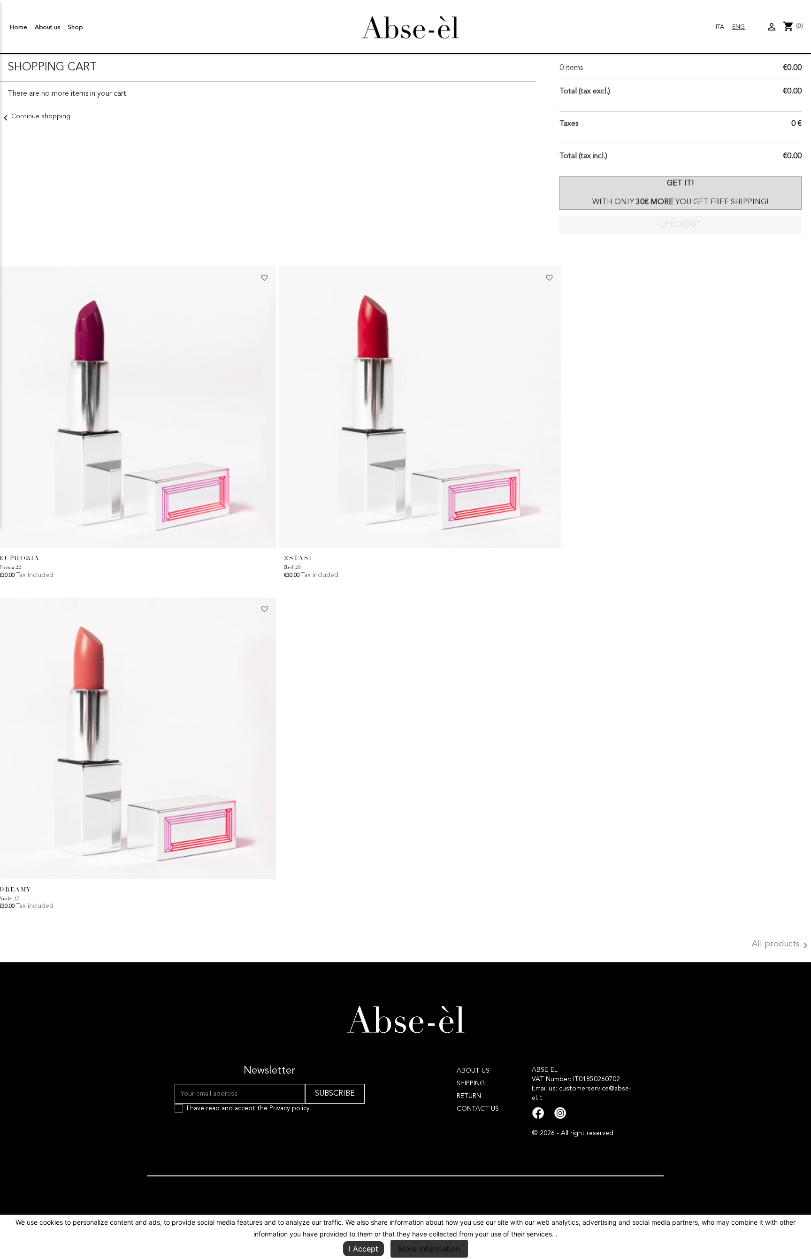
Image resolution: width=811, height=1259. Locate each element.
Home (18, 27)
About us (47, 27)
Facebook (538, 1113)
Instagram (560, 1113)
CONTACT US (478, 1108)
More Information (429, 1248)
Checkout (680, 225)
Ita (720, 27)
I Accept (363, 1248)
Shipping (471, 1083)
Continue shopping (35, 116)
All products (781, 945)
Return (469, 1096)
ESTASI (298, 558)
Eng (738, 27)
